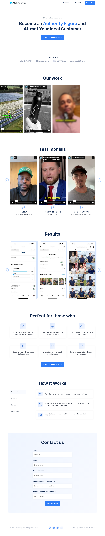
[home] (18, 3)
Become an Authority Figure (52, 37)
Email (35, 460)
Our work (66, 3)
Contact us (90, 3)
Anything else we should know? (44, 492)
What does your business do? (44, 481)
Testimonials (77, 3)
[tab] (18, 392)
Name (35, 450)
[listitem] (23, 187)
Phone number (38, 471)
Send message (52, 503)
